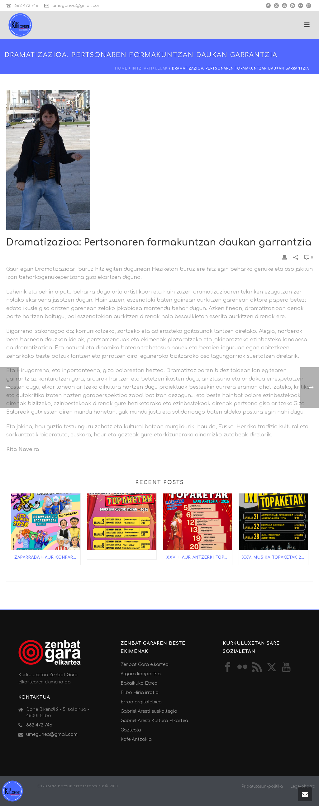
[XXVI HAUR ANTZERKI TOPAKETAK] (197, 521)
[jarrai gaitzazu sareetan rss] (257, 667)
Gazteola (131, 730)
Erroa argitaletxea (141, 702)
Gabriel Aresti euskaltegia (149, 711)
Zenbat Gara (63, 674)
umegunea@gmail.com (77, 5)
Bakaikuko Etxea (139, 683)
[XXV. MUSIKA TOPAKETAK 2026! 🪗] (273, 521)
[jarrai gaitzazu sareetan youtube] (286, 667)
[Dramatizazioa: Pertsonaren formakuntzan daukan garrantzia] (159, 160)
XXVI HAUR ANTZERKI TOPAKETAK (199, 557)
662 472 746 (26, 5)
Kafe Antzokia (136, 739)
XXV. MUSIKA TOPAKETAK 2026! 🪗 (275, 557)
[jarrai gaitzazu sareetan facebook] (228, 667)
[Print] (284, 257)
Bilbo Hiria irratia (140, 692)
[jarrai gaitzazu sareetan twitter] (272, 667)
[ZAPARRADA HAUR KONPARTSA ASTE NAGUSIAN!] (45, 521)
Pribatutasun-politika (262, 786)
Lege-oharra (302, 786)
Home (121, 68)
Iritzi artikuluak (150, 68)
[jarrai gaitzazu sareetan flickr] (242, 667)
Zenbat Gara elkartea (145, 664)
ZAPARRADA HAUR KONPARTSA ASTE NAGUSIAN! (47, 557)
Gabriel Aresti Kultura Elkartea (154, 720)
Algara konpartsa (141, 674)
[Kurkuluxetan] (12, 790)
